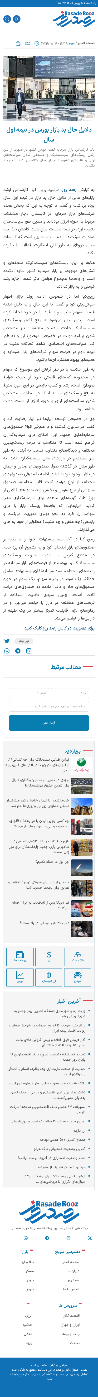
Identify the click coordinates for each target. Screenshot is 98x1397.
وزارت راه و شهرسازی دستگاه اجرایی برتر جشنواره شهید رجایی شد (49, 1013)
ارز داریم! (79, 1131)
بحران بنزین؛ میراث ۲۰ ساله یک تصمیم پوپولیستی (48, 1121)
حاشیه (27, 1325)
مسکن (29, 1271)
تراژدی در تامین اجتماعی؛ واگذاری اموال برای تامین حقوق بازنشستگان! (40, 783)
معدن (28, 1334)
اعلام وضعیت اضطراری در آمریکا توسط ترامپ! (51, 1158)
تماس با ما (71, 1289)
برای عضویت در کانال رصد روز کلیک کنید (59, 628)
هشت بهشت (39, 1365)
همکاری (73, 1280)
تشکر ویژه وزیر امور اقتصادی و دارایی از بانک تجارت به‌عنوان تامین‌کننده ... (47, 1095)
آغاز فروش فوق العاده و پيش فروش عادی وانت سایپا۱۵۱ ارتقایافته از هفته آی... (50, 1042)
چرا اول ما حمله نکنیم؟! (51, 862)
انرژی (28, 1316)
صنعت (75, 1343)
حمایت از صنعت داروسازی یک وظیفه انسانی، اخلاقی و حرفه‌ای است (46, 1071)
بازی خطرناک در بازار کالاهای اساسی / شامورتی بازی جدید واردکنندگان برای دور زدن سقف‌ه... (39, 847)
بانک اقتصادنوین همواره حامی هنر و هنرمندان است (47, 1083)
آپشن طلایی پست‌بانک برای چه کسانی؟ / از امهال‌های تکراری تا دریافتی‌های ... (53, 1179)
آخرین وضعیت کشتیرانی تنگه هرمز (59, 1149)
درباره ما (73, 1271)
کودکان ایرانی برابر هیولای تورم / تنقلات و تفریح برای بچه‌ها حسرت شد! (38, 885)
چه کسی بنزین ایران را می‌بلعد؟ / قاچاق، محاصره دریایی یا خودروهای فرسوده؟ (39, 824)
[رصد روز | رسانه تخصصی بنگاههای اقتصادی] (74, 19)
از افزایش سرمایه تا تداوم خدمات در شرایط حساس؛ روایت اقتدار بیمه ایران (47, 1028)
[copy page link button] (27, 43)
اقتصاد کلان (71, 1316)
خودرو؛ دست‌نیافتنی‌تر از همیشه (61, 1167)
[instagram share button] (28, 650)
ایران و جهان (70, 1325)
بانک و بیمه (71, 1334)
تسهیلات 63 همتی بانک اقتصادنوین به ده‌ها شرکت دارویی (47, 1109)
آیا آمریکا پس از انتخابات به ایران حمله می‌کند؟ (40, 905)
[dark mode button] (16, 19)
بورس (71, 43)
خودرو (29, 1280)
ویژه (29, 1343)
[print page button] (18, 43)
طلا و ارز (27, 1262)
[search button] (7, 19)
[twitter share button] (6, 641)
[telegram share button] (17, 650)
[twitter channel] (90, 1238)
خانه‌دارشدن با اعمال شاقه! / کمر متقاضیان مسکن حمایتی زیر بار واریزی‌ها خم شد (37, 803)
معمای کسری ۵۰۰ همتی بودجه (62, 1140)
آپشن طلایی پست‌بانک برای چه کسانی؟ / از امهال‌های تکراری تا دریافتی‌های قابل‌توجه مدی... (37, 765)
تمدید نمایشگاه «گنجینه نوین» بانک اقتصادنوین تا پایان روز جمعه (47, 1057)
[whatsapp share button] (6, 650)
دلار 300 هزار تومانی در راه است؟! (44, 923)
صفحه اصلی (86, 43)
